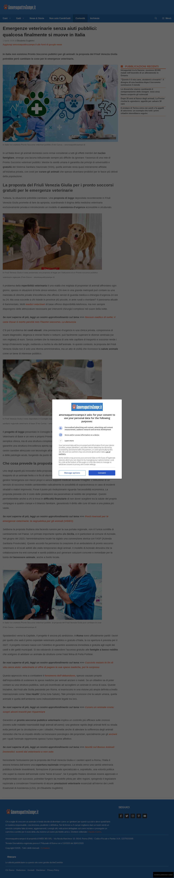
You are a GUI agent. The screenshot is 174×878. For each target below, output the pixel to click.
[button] (87, 441)
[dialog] (87, 439)
